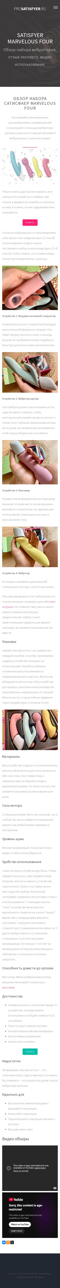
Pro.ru (30, 8)
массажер (8, 987)
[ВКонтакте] (4, 1242)
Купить (30, 222)
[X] (12, 1242)
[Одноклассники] (8, 1242)
